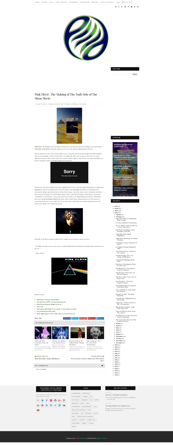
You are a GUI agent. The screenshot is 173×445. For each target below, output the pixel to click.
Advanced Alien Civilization (85, 416)
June (117, 330)
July (117, 332)
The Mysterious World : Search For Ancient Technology (126, 316)
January (119, 214)
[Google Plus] (81, 435)
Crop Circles (61, 2)
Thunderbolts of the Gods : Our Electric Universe (125, 273)
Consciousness (107, 2)
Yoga (118, 2)
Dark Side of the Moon (42, 149)
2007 (116, 206)
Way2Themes (83, 438)
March (118, 323)
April (118, 325)
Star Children (76, 423)
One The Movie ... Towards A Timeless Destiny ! (124, 282)
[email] (131, 6)
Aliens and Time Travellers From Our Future (41, 343)
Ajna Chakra (75, 413)
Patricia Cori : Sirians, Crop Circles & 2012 (59, 342)
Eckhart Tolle (91, 420)
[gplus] (122, 6)
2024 (116, 370)
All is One (40, 306)
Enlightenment (86, 406)
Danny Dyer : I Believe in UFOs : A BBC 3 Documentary (126, 303)
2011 (116, 345)
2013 (116, 349)
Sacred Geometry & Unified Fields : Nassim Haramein (76, 343)
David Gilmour (74, 104)
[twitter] (115, 6)
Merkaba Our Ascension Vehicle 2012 (123, 145)
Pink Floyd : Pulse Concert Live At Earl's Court (126, 277)
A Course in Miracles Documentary (126, 223)
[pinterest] (138, 6)
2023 (116, 368)
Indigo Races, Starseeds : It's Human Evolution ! (126, 239)
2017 (116, 358)
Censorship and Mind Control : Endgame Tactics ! (118, 406)
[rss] (128, 6)
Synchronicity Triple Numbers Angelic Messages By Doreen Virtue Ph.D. (124, 157)
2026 (116, 375)
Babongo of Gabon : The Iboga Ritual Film (125, 295)
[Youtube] (95, 435)
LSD (82, 413)
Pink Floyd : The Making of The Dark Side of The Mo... (125, 230)
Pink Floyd (38, 146)
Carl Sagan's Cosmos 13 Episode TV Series (126, 243)
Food (89, 410)
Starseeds (73, 2)
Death (73, 416)
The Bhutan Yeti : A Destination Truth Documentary (125, 269)
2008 (116, 208)
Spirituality (86, 393)
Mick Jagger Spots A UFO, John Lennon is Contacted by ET (56, 314)
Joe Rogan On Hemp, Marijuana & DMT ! (126, 247)
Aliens (44, 2)
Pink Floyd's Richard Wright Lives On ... (50, 304)
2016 (116, 355)
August (118, 334)
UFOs (52, 2)
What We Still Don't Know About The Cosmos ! (125, 312)
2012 (116, 347)
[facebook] (119, 6)
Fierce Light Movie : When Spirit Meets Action (126, 290)
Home (37, 2)
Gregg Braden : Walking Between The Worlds (126, 299)
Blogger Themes (102, 438)
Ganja (87, 403)
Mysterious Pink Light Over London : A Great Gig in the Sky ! (57, 309)
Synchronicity (76, 406)
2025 (116, 373)
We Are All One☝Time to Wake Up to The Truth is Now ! (126, 226)
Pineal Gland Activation (79, 410)
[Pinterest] (98, 435)
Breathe (68, 104)
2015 (116, 353)
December (119, 343)
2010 (116, 213)
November (119, 340)
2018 (116, 360)
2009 (116, 210)
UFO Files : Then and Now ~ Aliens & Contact (124, 189)
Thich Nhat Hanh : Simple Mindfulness (123, 234)
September (120, 336)
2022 (116, 366)
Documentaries (76, 393)
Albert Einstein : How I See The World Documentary (94, 343)
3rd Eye (96, 413)
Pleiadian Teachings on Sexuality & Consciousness (124, 178)
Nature (97, 400)
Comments (83, 104)
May (117, 328)
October (119, 338)
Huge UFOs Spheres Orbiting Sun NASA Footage (126, 219)
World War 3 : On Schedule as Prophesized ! (116, 395)
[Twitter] (74, 435)
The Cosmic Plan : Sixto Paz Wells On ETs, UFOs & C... (126, 320)
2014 (116, 351)
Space (82, 403)
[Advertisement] (69, 79)
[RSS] (88, 435)
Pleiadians (88, 413)
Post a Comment (41, 369)
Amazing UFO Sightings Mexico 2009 (125, 260)
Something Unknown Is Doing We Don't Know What (126, 286)
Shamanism (85, 2)
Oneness (85, 396)
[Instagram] (84, 435)
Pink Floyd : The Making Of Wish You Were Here (126, 265)
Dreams (84, 423)
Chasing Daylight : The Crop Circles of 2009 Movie (124, 256)
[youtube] (134, 6)
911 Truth (82, 420)
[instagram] (125, 6)
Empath (74, 426)
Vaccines (91, 423)
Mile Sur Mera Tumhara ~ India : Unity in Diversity (125, 307)
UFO (91, 396)
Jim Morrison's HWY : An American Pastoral (51, 302)
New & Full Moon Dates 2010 (46, 311)
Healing (95, 2)
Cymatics (74, 420)
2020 (116, 364)
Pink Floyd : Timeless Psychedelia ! (48, 299)
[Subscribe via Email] (91, 435)
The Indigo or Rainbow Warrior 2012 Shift (122, 167)
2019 (116, 362)
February (119, 217)
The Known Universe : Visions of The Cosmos (126, 252)
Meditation (127, 2)
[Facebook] (77, 435)
